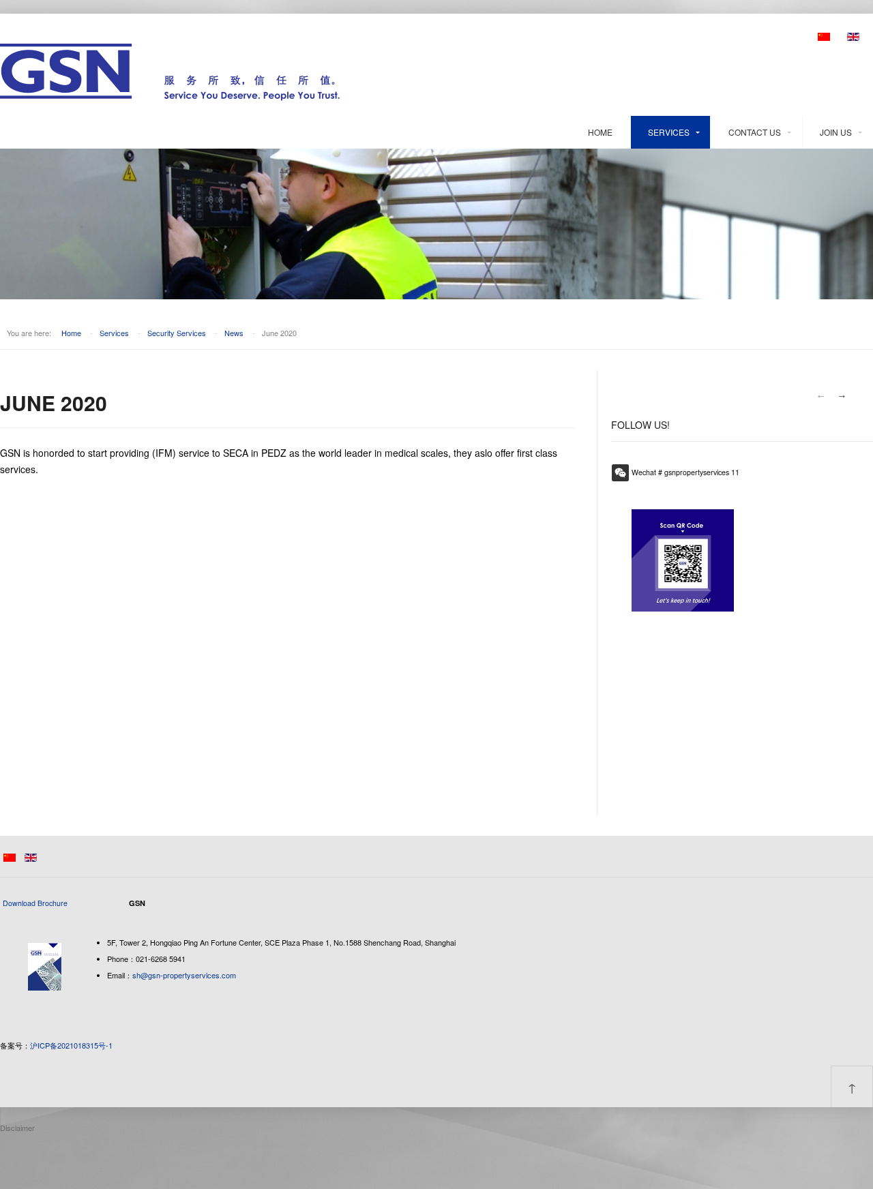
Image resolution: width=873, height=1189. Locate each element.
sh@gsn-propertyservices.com (184, 974)
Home (600, 132)
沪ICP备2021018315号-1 (71, 1045)
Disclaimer (17, 1127)
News (233, 332)
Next (842, 396)
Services (669, 132)
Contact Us (754, 132)
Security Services (176, 332)
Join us (836, 132)
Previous (820, 396)
